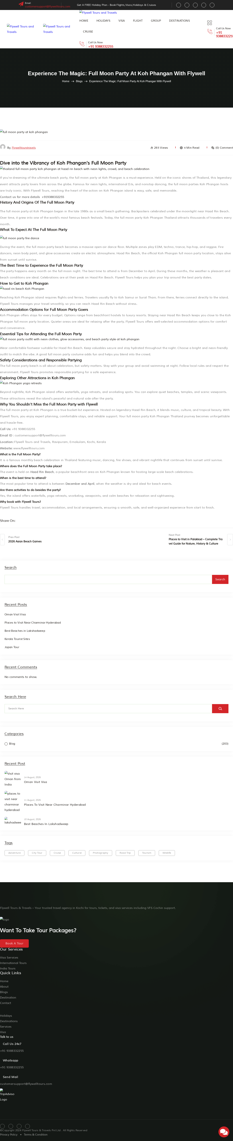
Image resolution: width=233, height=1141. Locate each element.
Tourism (146, 852)
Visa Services (9, 957)
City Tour (37, 852)
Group (156, 21)
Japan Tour (12, 647)
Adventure (14, 852)
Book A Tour (14, 943)
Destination (8, 997)
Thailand (202, 178)
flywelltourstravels (24, 148)
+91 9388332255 (100, 47)
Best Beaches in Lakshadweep (25, 631)
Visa (122, 21)
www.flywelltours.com (29, 448)
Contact (5, 1003)
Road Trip (125, 852)
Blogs (79, 81)
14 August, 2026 (32, 777)
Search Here (15, 697)
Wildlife (167, 852)
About (4, 987)
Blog (12, 743)
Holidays (103, 21)
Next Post (174, 535)
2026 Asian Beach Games (25, 541)
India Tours (7, 968)
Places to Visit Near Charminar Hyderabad (33, 622)
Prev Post (13, 537)
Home (83, 21)
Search (11, 567)
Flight (138, 21)
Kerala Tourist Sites (17, 639)
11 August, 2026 (32, 800)
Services (5, 1026)
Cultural (77, 852)
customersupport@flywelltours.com (47, 6)
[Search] (220, 708)
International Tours (13, 963)
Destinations (179, 21)
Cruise (88, 31)
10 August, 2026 (32, 819)
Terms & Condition (36, 1134)
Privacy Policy (8, 1134)
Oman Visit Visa (15, 614)
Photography (100, 852)
